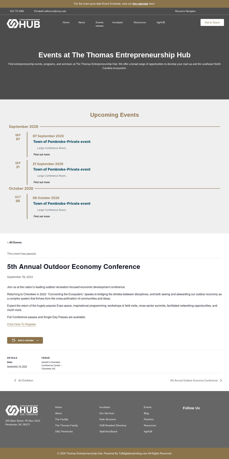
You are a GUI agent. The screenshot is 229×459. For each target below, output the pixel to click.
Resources (140, 22)
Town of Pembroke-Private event (62, 141)
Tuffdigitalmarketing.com (133, 453)
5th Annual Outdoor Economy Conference (194, 380)
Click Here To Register (21, 324)
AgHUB (161, 22)
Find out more (42, 154)
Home (66, 22)
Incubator (117, 22)
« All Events (14, 242)
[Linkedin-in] (215, 11)
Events (99, 22)
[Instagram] (221, 11)
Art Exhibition (25, 380)
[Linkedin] (199, 416)
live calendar (140, 3)
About (81, 22)
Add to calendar (26, 340)
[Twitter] (203, 11)
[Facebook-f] (209, 11)
